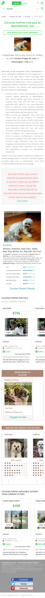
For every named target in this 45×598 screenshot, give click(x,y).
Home (4, 16)
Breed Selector (19, 568)
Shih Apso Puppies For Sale (16, 455)
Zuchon (27, 16)
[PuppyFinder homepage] (3, 3)
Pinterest (24, 588)
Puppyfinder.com (7, 565)
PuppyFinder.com (9, 562)
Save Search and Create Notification (22, 32)
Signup (16, 3)
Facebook (23, 579)
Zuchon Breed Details (22, 288)
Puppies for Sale (15, 16)
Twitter (23, 584)
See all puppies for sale (14, 301)
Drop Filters (22, 201)
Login (25, 3)
